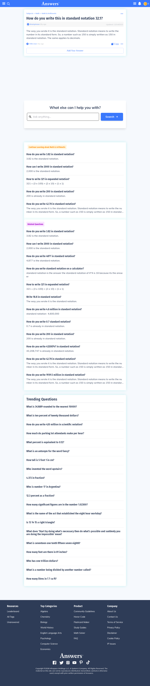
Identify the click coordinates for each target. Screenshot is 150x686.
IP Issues (111, 644)
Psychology (45, 638)
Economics (45, 649)
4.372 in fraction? (35, 477)
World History (46, 627)
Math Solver (79, 633)
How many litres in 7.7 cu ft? (41, 578)
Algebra (44, 611)
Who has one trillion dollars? (42, 561)
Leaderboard (13, 611)
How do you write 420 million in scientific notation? (54, 424)
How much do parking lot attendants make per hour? (55, 433)
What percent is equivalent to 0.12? (45, 442)
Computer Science (49, 644)
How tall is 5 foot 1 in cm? (40, 460)
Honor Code (79, 617)
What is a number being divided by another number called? (58, 569)
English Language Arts (51, 633)
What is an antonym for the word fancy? (47, 451)
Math (37, 13)
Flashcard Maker (81, 622)
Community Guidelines (84, 611)
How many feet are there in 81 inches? (46, 552)
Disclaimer (112, 633)
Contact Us (112, 617)
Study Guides (80, 627)
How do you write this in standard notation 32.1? (64, 18)
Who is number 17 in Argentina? (43, 486)
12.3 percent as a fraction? (40, 495)
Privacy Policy (113, 627)
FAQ (76, 638)
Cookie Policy (113, 638)
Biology (43, 622)
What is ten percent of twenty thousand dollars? (52, 415)
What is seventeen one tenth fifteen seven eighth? (53, 543)
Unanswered (13, 622)
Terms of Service (115, 622)
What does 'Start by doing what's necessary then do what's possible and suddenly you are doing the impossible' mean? (73, 533)
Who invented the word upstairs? (44, 469)
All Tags (10, 617)
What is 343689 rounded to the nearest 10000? (51, 406)
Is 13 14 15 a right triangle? (40, 522)
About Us (111, 611)
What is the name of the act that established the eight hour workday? (64, 513)
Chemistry (45, 617)
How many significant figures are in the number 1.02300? (57, 504)
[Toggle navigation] (3, 3)
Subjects (29, 13)
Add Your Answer (75, 50)
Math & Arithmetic (49, 13)
